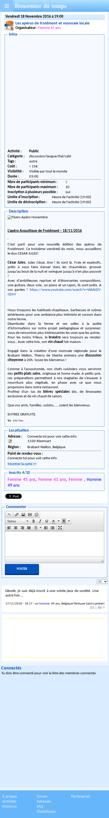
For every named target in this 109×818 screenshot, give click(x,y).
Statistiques (46, 812)
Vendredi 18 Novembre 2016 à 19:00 (34, 17)
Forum (42, 797)
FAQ (40, 807)
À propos (9, 797)
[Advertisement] (54, 94)
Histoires (9, 807)
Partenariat (80, 797)
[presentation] (9, 514)
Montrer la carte (22, 464)
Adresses (44, 802)
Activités (9, 802)
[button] (9, 515)
